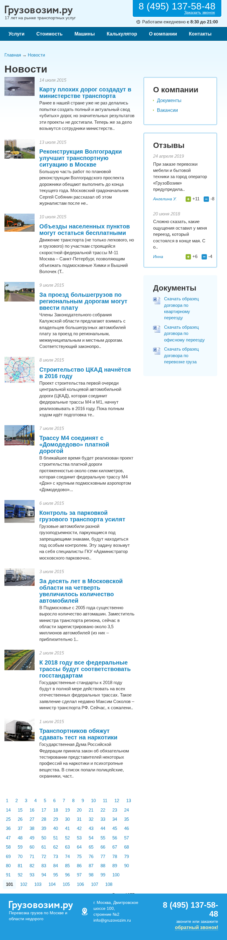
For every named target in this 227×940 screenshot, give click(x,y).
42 (79, 828)
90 (126, 865)
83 (43, 865)
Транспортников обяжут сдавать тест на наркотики (78, 734)
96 (67, 874)
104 (52, 884)
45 (114, 828)
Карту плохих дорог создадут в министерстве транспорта (85, 92)
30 (67, 819)
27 (32, 819)
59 (20, 846)
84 (55, 865)
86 (79, 865)
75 (79, 856)
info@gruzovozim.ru (112, 920)
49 (32, 837)
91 (8, 874)
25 (8, 819)
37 (20, 828)
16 (32, 809)
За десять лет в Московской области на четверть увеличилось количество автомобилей (81, 591)
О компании (163, 33)
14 (8, 809)
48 (20, 837)
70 (20, 856)
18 (55, 809)
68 (126, 846)
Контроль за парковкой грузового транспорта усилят (82, 516)
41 (67, 828)
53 (79, 837)
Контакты (200, 33)
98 (91, 874)
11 (105, 800)
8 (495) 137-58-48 (177, 6)
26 (20, 819)
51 (55, 837)
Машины (84, 33)
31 (79, 819)
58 (8, 846)
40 (55, 828)
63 (67, 846)
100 (115, 874)
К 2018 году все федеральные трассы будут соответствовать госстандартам (85, 669)
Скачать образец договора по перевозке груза (181, 355)
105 (66, 884)
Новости (36, 54)
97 (79, 874)
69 (8, 856)
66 (102, 846)
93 (32, 874)
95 (55, 874)
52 (67, 837)
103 (37, 884)
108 (108, 884)
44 (102, 828)
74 (67, 856)
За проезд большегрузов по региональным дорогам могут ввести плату (83, 301)
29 (55, 819)
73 (55, 856)
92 (20, 874)
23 (114, 809)
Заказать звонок (199, 12)
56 (114, 837)
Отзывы (168, 145)
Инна (158, 256)
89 (114, 865)
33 (102, 819)
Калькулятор (122, 33)
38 (32, 828)
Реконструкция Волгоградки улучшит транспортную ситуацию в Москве (80, 158)
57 (126, 837)
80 (8, 865)
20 (79, 809)
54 (91, 837)
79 (126, 856)
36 (8, 828)
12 (116, 800)
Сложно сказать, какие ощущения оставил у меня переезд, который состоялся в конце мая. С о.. (180, 234)
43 (91, 828)
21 (91, 809)
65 (91, 846)
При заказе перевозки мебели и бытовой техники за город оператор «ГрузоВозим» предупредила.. (180, 177)
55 (102, 837)
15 (20, 809)
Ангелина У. (165, 198)
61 (43, 846)
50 (43, 837)
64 (79, 846)
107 (94, 884)
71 (32, 856)
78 (114, 856)
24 (126, 809)
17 (43, 809)
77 (102, 856)
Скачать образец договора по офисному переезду (184, 333)
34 (114, 819)
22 (102, 809)
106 (80, 884)
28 (43, 819)
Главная (12, 54)
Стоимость (49, 33)
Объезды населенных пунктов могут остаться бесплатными (84, 229)
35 (126, 819)
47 (8, 837)
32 (91, 819)
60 (32, 846)
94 (43, 874)
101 (9, 884)
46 (126, 828)
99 (102, 874)
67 (114, 846)
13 (128, 800)
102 (23, 884)
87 (91, 865)
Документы (169, 100)
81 (20, 865)
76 (91, 856)
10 (93, 800)
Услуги (17, 33)
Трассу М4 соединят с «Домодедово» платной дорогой (74, 444)
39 (43, 828)
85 (67, 865)
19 (67, 809)
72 (43, 856)
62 (55, 846)
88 (102, 865)
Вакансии (167, 110)
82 (32, 865)
